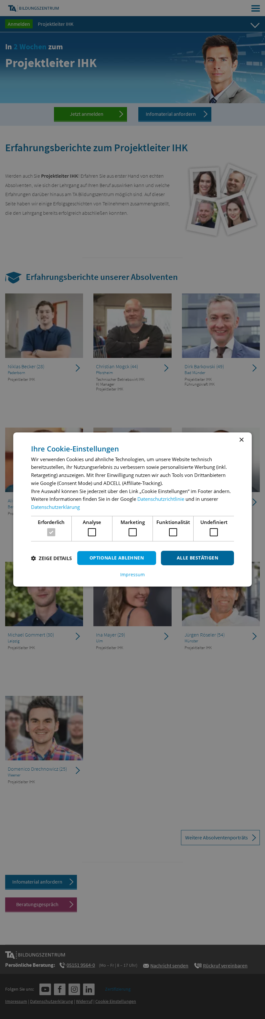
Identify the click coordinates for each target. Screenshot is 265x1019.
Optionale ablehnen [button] (117, 558)
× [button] (241, 440)
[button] (51, 558)
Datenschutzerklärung (55, 507)
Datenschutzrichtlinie (160, 499)
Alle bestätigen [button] (197, 558)
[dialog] (132, 509)
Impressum (132, 575)
